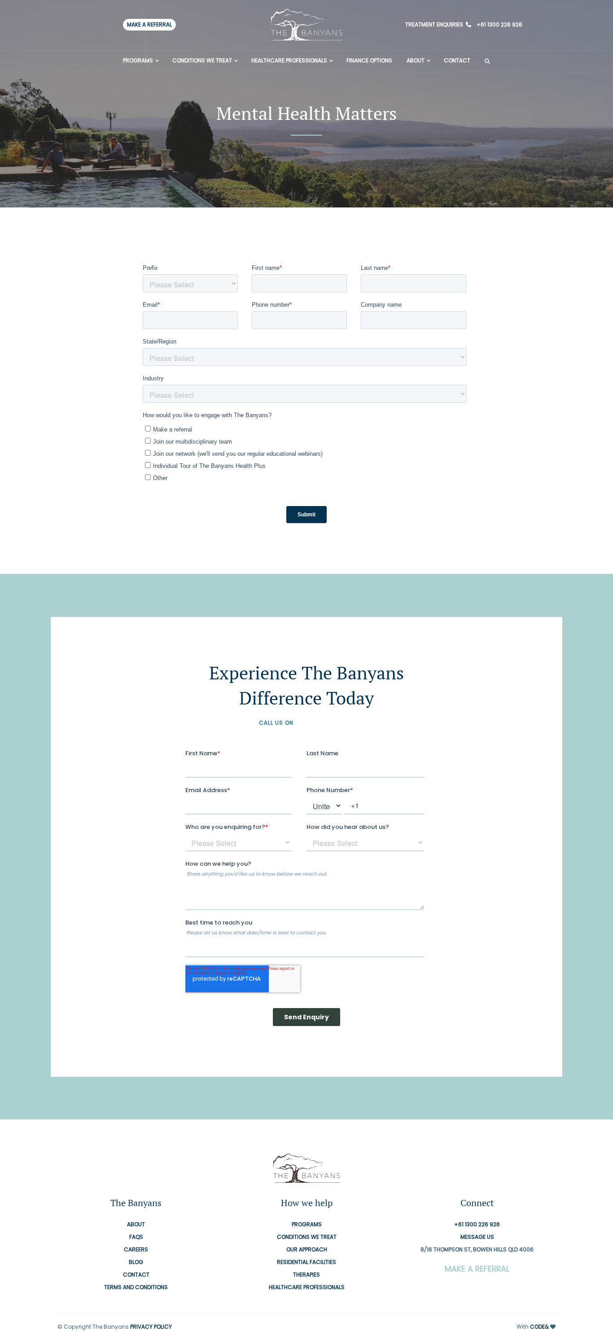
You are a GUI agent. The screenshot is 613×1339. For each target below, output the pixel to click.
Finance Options (369, 60)
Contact (457, 60)
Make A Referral (149, 24)
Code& (539, 1327)
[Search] (487, 61)
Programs (138, 60)
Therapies (306, 1275)
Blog (136, 1262)
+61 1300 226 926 (324, 723)
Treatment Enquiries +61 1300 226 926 (463, 24)
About (416, 60)
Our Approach (306, 1250)
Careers (136, 1250)
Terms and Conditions (136, 1287)
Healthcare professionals (289, 60)
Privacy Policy (151, 1327)
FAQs (136, 1237)
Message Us (477, 1237)
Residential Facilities (306, 1262)
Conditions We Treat (202, 60)
